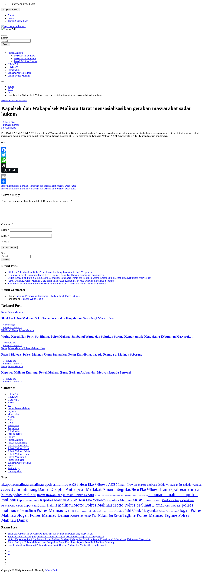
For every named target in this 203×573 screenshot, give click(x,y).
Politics (11, 437)
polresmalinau (26, 510)
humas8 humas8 (11, 124)
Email (5, 235)
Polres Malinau (15, 52)
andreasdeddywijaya (188, 484)
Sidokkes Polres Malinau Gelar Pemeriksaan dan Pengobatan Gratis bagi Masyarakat (50, 272)
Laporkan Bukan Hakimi (40, 505)
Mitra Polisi (13, 414)
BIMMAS (13, 64)
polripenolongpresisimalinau (87, 511)
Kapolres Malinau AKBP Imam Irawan (133, 500)
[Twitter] (101, 154)
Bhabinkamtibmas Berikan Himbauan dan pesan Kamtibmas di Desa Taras (38, 188)
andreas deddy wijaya (161, 484)
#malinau (36, 484)
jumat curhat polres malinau (137, 495)
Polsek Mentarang (17, 457)
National (12, 417)
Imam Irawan (46, 495)
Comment (7, 224)
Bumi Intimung (23, 489)
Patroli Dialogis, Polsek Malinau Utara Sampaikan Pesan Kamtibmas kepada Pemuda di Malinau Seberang (61, 280)
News (4, 312)
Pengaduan (13, 428)
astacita (5, 489)
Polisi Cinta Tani (172, 505)
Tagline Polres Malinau (142, 515)
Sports (11, 465)
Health (11, 402)
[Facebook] (101, 149)
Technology (14, 468)
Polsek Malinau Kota (24, 55)
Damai (44, 489)
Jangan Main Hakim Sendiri (75, 495)
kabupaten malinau (165, 494)
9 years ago (9, 122)
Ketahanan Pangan (172, 500)
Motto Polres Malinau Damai (138, 505)
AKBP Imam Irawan (122, 484)
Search (4, 37)
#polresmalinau (56, 484)
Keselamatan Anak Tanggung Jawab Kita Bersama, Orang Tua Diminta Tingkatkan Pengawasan (56, 275)
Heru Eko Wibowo (145, 489)
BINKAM (13, 67)
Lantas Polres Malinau (19, 75)
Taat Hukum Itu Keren (107, 515)
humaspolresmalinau (179, 489)
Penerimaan (13, 425)
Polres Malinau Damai (56, 510)
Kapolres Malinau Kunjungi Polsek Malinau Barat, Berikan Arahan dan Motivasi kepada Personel (57, 283)
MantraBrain (51, 570)
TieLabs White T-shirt (32, 298)
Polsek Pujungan (16, 459)
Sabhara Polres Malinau (19, 72)
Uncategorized (15, 471)
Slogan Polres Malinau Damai (42, 515)
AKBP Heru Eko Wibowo (88, 484)
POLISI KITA (15, 434)
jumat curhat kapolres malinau (116, 495)
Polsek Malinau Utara (25, 58)
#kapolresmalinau (15, 484)
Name (5, 229)
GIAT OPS (13, 399)
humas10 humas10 (12, 327)
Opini (10, 422)
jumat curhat (99, 495)
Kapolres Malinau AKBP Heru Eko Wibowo (73, 500)
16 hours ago (9, 342)
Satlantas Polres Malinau (168, 511)
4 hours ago (9, 324)
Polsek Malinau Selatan (25, 61)
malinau (65, 504)
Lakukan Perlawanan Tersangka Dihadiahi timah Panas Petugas (47, 296)
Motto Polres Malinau (92, 505)
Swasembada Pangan (80, 515)
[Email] (101, 176)
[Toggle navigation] (2, 35)
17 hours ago (9, 360)
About (11, 15)
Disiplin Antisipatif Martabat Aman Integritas (90, 489)
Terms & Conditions (18, 21)
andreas (142, 484)
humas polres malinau (18, 495)
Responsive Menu (11, 9)
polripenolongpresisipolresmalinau (111, 511)
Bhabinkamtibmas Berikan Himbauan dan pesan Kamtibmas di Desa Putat (38, 185)
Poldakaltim (14, 70)
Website (5, 241)
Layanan (12, 411)
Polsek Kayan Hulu (17, 442)
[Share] (101, 181)
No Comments (8, 127)
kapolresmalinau (28, 500)
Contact (11, 18)
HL (9, 405)
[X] (101, 165)
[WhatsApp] (101, 160)
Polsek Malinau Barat (18, 445)
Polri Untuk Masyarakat (141, 511)
